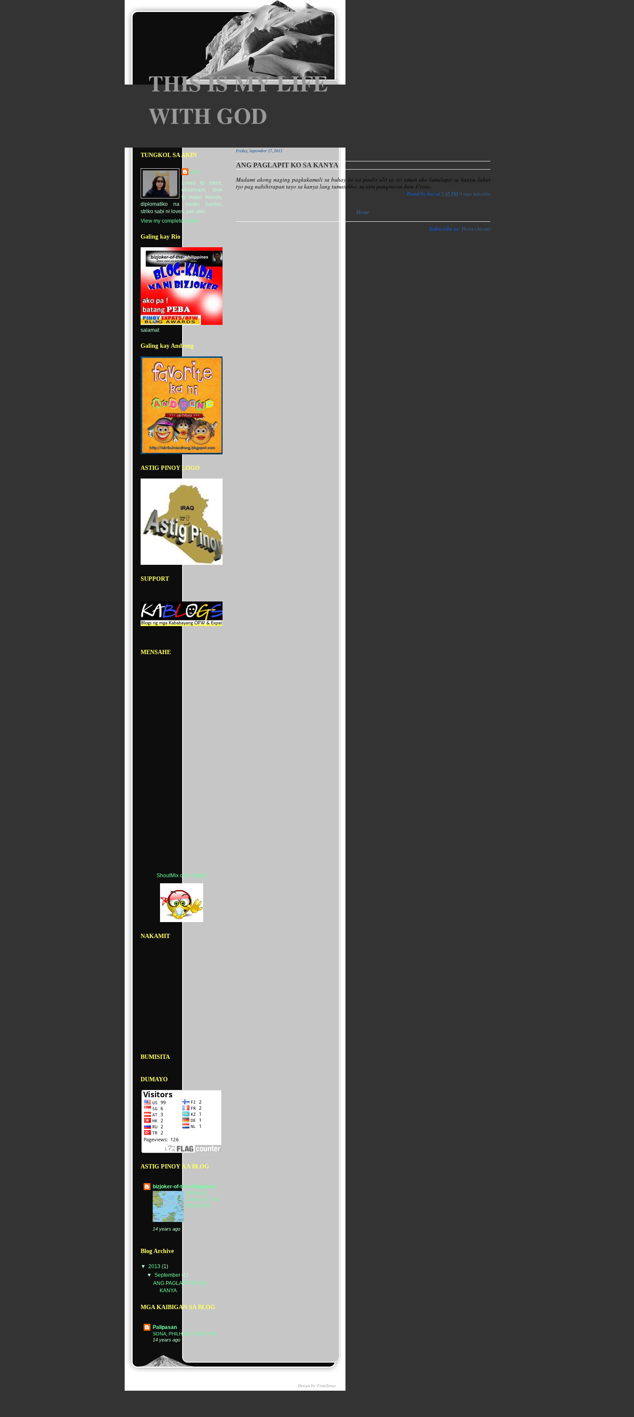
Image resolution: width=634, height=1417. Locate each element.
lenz (195, 172)
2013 (155, 1266)
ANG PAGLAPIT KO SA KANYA (287, 165)
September (168, 1275)
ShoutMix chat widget (182, 875)
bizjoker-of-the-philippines (184, 1187)
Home (363, 212)
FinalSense (326, 1386)
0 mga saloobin (474, 193)
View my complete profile (170, 221)
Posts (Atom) (475, 229)
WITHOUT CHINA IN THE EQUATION (203, 1199)
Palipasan (165, 1327)
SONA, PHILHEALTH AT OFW (184, 1333)
